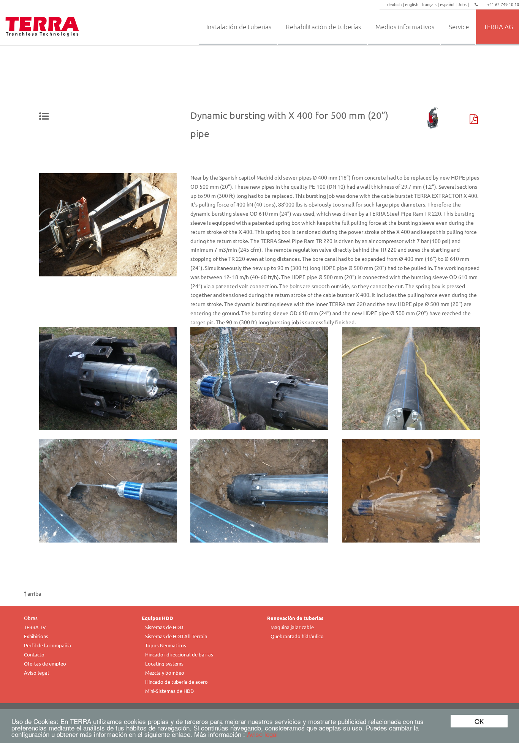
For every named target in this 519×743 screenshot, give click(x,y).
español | (449, 4)
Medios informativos (404, 26)
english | (413, 4)
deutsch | (396, 4)
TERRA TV (35, 627)
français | (431, 4)
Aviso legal (262, 734)
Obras (31, 618)
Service (459, 26)
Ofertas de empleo (45, 663)
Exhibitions (36, 636)
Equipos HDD (157, 618)
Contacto (34, 654)
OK (479, 721)
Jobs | (464, 4)
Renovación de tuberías (295, 618)
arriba (33, 593)
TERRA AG (498, 26)
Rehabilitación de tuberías (323, 26)
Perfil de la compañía (47, 645)
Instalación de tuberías (238, 26)
